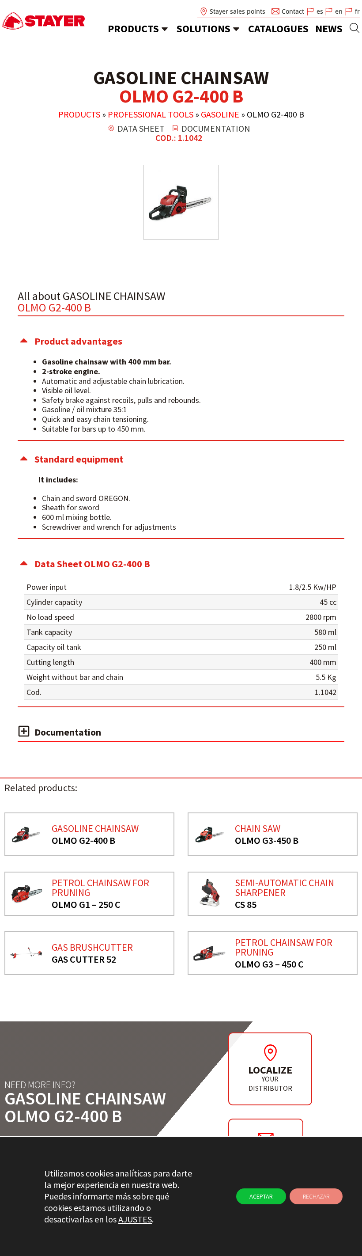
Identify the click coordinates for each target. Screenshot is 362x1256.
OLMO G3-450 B (266, 840)
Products (133, 28)
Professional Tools (150, 114)
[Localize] (270, 1052)
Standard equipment (78, 459)
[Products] (164, 28)
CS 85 (245, 904)
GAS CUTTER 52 (84, 959)
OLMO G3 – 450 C (269, 964)
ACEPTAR (261, 1196)
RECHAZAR (316, 1196)
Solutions (203, 28)
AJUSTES (135, 1219)
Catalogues (278, 28)
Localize (270, 1070)
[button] (181, 341)
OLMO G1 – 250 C (86, 904)
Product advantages (78, 341)
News (329, 28)
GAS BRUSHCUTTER (92, 947)
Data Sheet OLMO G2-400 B (92, 564)
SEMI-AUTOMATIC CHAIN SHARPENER (284, 888)
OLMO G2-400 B (83, 840)
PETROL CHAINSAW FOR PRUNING (100, 888)
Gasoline (220, 114)
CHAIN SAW (257, 828)
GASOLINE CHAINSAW (95, 828)
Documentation (67, 732)
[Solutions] (236, 28)
